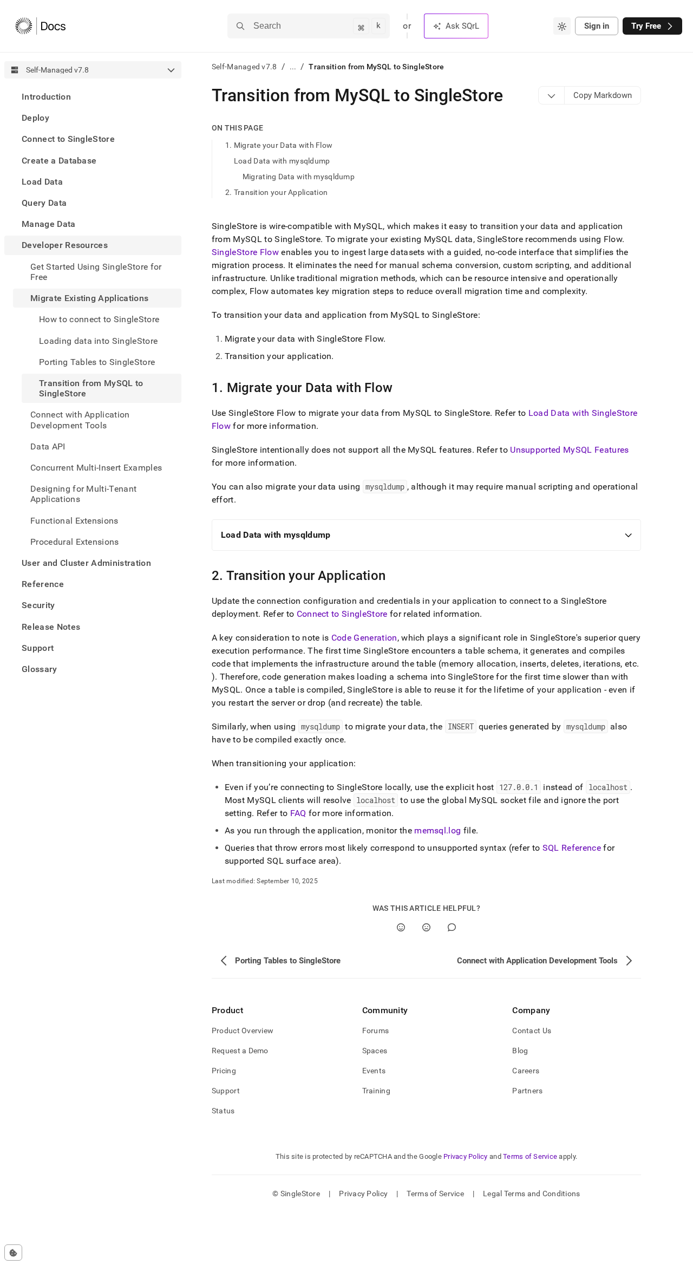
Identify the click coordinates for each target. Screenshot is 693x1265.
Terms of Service (530, 1156)
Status (223, 1110)
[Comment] (452, 927)
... (293, 66)
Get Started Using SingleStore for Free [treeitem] (96, 272)
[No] (426, 927)
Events (374, 1070)
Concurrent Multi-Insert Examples (96, 467)
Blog (520, 1050)
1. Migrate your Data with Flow (278, 145)
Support (38, 648)
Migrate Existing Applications (89, 298)
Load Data (42, 182)
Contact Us (531, 1030)
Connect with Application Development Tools (80, 419)
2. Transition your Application (276, 192)
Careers (525, 1070)
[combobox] (562, 26)
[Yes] (401, 927)
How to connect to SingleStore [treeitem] (99, 319)
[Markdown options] (552, 95)
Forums (375, 1030)
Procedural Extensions (74, 542)
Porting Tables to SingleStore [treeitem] (97, 362)
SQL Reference (571, 848)
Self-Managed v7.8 (244, 66)
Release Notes (51, 626)
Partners (527, 1090)
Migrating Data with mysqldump (299, 176)
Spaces (375, 1050)
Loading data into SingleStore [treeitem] (98, 340)
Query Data (44, 203)
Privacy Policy (465, 1156)
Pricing (224, 1070)
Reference (43, 584)
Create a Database (59, 160)
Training (376, 1090)
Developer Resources (65, 245)
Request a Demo (240, 1050)
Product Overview (242, 1030)
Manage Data (49, 224)
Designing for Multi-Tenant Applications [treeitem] (83, 494)
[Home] (40, 26)
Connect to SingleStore (68, 139)
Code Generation (364, 637)
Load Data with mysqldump (282, 161)
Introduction (46, 97)
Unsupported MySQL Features (569, 450)
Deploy (35, 118)
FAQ (298, 813)
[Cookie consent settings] (13, 1252)
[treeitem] (92, 96)
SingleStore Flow (245, 252)
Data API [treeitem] (48, 446)
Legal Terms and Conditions (531, 1193)
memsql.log (437, 830)
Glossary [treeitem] (39, 669)
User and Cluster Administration (86, 563)
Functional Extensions (74, 520)
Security (38, 605)
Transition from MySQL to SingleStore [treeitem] (91, 388)
